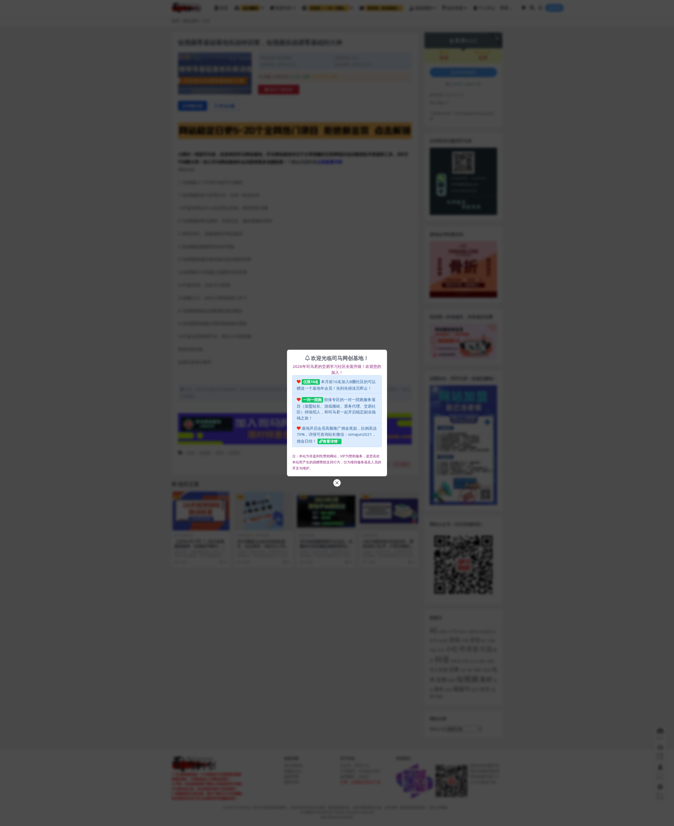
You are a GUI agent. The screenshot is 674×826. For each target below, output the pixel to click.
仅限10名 (311, 381)
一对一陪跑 (312, 399)
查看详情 (330, 441)
